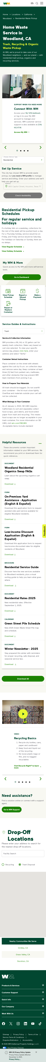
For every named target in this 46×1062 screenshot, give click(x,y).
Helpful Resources (14, 442)
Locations (16, 14)
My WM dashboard (32, 113)
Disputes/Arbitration (10, 1040)
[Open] (41, 160)
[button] (41, 3)
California (28, 14)
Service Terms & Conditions (13, 1037)
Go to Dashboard (21, 277)
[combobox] (21, 160)
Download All (23, 679)
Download (9, 484)
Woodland (7, 18)
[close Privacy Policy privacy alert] (36, 1052)
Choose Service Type (10, 157)
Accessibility (27, 1040)
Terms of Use (33, 1034)
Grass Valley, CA (23, 954)
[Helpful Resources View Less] (40, 441)
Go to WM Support (12, 809)
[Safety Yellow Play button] (23, 713)
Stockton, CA (23, 961)
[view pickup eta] (32, 3)
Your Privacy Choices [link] (15, 1048)
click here (23, 351)
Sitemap (6, 1034)
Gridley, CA (23, 948)
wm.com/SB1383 (19, 423)
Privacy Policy (14, 1059)
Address (8, 183)
